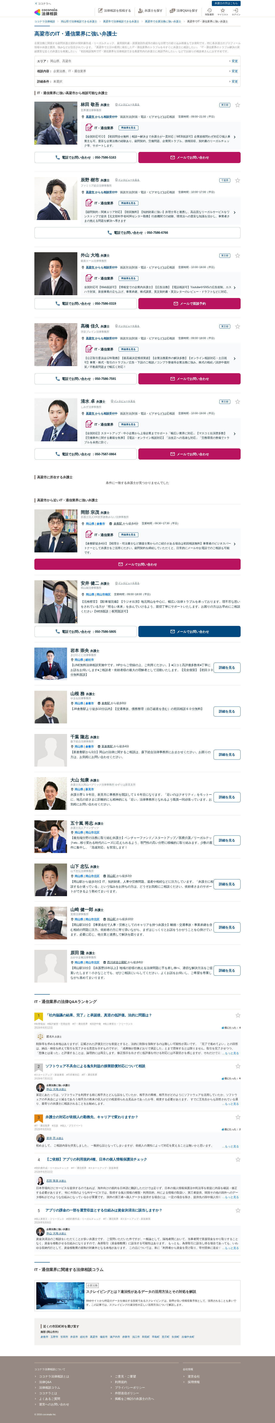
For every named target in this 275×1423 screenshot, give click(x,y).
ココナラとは (48, 1393)
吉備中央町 (188, 1336)
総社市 (90, 659)
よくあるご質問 (49, 1398)
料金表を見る (128, 127)
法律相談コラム (49, 1387)
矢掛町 (175, 1336)
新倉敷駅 (108, 746)
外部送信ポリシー (127, 1393)
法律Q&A (45, 1382)
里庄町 (166, 1336)
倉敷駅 (118, 523)
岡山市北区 (92, 832)
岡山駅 (111, 875)
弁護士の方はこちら (226, 3)
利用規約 (121, 1382)
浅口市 (136, 1336)
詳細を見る (227, 667)
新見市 (90, 789)
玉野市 (54, 1336)
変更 (235, 61)
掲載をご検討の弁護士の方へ (134, 1398)
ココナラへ (44, 3)
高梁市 (90, 116)
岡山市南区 (104, 594)
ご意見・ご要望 (125, 1376)
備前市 (104, 1336)
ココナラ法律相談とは (54, 1376)
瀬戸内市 (115, 1336)
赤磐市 (126, 1336)
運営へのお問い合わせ (54, 1404)
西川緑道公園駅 (117, 962)
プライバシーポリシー (130, 1387)
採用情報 (194, 1382)
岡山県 (90, 523)
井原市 (74, 1336)
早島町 (156, 1336)
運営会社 (194, 1376)
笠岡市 (64, 1336)
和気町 (146, 1336)
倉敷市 (101, 523)
